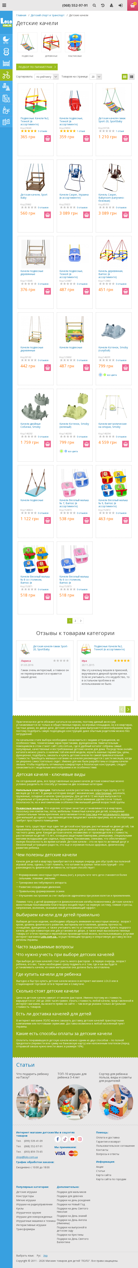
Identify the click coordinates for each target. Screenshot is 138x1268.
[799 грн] (100, 375)
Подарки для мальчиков (71, 1192)
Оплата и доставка (107, 1137)
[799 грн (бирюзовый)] (66, 451)
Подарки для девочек (70, 1196)
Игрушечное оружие (28, 1212)
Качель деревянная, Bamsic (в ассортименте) (110, 274)
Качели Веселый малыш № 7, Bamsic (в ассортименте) (74, 503)
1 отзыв (81, 131)
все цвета (112, 375)
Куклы (20, 1208)
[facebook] (57, 1139)
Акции (99, 1166)
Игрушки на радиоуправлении (34, 1204)
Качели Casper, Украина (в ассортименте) (74, 196)
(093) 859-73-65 (33, 1151)
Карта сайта (103, 1175)
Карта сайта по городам (111, 1179)
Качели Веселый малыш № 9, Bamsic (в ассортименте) (113, 503)
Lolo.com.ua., (49, 936)
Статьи (100, 1171)
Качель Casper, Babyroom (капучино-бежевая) (111, 197)
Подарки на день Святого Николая (72, 1210)
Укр (45, 1255)
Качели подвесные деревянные (31, 272)
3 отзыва (42, 131)
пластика (91, 814)
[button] (128, 709)
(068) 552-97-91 (75, 5)
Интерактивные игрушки (31, 1225)
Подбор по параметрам (35, 67)
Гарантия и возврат (108, 1141)
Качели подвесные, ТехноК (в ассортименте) (71, 121)
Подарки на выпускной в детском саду (72, 1229)
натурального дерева (116, 814)
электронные (103, 793)
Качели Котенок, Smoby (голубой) (113, 349)
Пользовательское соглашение (115, 1145)
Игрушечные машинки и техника (36, 1221)
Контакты (102, 1150)
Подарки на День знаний (72, 1215)
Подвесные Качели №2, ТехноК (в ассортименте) (34, 121)
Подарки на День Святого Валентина (73, 1240)
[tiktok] (65, 1139)
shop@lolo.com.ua (27, 1157)
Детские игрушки (26, 1192)
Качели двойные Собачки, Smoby (30, 425)
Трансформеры (25, 1229)
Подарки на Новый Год (71, 1204)
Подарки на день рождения (73, 1200)
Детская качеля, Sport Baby (33, 196)
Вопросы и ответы (107, 1154)
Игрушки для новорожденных (34, 1216)
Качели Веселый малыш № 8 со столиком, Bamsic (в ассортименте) (35, 579)
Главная (21, 15)
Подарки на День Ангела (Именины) (72, 1221)
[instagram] (80, 1139)
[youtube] (72, 1139)
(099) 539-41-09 (33, 1141)
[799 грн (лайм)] (105, 375)
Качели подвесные (70, 347)
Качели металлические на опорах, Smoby (112, 425)
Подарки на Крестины (70, 1234)
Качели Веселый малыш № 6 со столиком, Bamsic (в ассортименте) (74, 579)
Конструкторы (25, 1196)
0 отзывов (43, 207)
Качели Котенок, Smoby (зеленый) (74, 425)
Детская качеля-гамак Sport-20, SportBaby (112, 120)
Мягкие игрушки (26, 1200)
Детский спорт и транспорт (48, 15)
